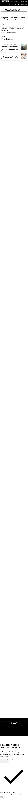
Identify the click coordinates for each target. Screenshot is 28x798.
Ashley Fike (12, 53)
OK (1, 797)
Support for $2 (3, 760)
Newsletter (24, 4)
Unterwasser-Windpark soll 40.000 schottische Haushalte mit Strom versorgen (12, 28)
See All (3, 36)
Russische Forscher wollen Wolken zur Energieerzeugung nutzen (13, 18)
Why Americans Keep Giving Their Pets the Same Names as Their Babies (9, 57)
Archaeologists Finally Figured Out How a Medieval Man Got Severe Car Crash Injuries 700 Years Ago (9, 49)
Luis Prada (13, 44)
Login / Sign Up (14, 1)
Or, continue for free (5, 762)
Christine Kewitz (12, 32)
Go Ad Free (5, 1)
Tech (2, 14)
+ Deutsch (24, 1)
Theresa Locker (11, 21)
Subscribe (17, 4)
